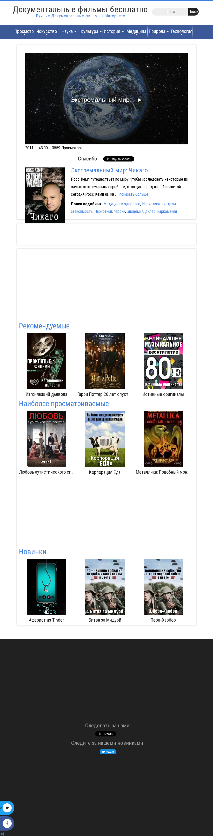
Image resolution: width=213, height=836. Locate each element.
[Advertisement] (133, 234)
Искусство (46, 31)
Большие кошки (184, 394)
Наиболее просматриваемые (64, 403)
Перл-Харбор (105, 620)
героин (119, 211)
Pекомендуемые (44, 325)
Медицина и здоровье (121, 203)
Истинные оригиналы (125, 394)
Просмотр (24, 31)
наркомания (167, 211)
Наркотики (151, 203)
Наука (68, 31)
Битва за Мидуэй (46, 620)
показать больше (133, 194)
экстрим (169, 203)
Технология (181, 31)
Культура (90, 31)
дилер (150, 211)
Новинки (32, 551)
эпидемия (135, 211)
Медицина (136, 31)
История (112, 31)
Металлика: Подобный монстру (166, 472)
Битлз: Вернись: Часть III (163, 620)
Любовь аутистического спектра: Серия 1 (59, 472)
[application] (106, 98)
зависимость (81, 211)
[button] (107, 99)
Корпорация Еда (105, 472)
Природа (157, 31)
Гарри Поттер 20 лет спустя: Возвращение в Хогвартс (91, 394)
